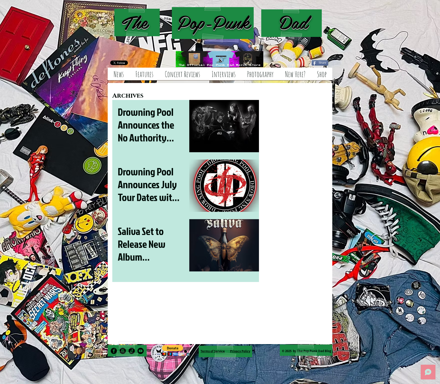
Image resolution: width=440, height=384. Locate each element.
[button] (173, 350)
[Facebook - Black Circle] (114, 351)
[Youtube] (141, 351)
